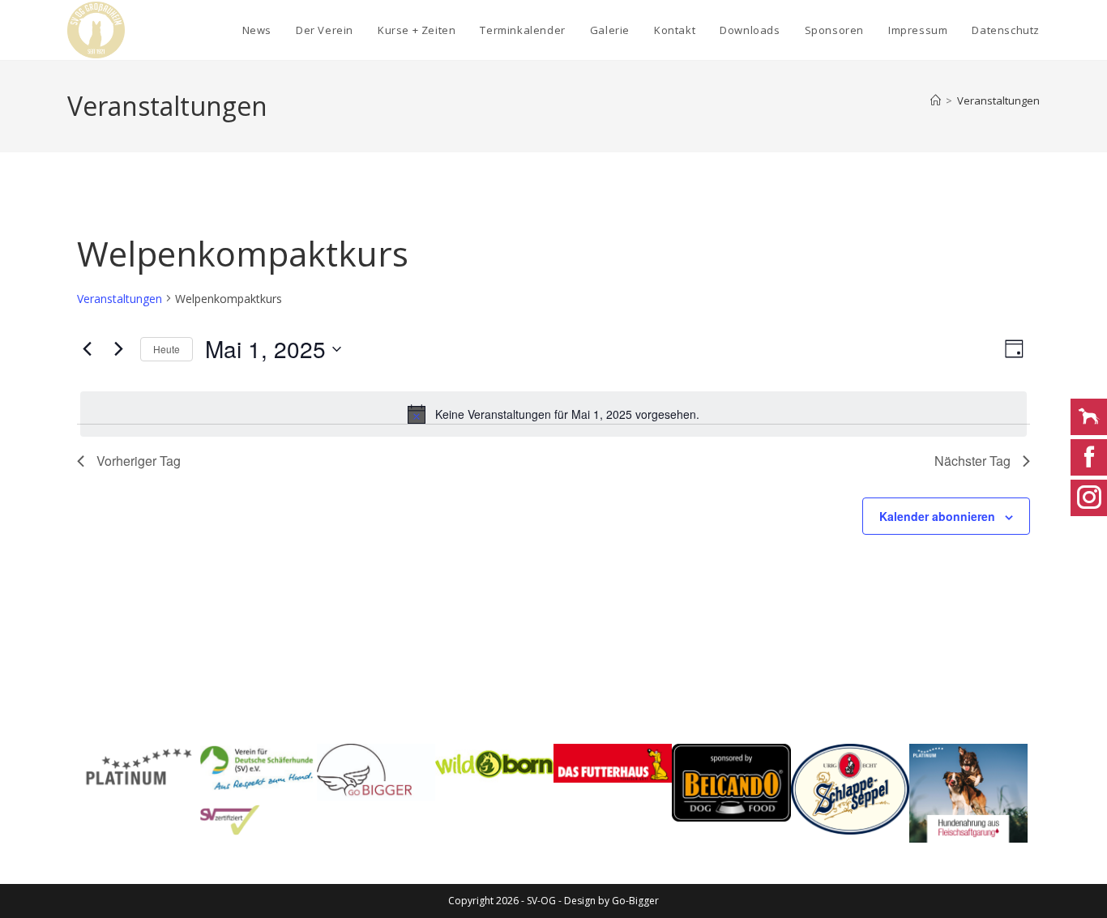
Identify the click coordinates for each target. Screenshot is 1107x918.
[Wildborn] (494, 764)
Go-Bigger (635, 900)
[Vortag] (86, 349)
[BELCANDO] (731, 783)
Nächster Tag (972, 460)
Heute (166, 349)
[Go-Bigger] (376, 772)
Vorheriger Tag (138, 460)
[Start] (935, 100)
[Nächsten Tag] (118, 349)
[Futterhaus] (613, 763)
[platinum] (968, 793)
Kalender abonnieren (937, 516)
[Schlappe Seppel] (850, 789)
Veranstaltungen (998, 100)
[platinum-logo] (138, 768)
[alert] (553, 414)
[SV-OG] (257, 789)
